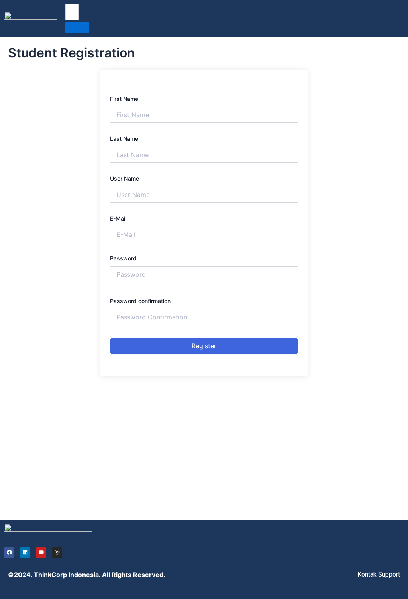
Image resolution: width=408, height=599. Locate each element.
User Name (124, 178)
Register (204, 346)
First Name (124, 98)
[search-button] (77, 27)
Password (123, 258)
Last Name (124, 138)
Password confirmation (140, 301)
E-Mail (118, 218)
